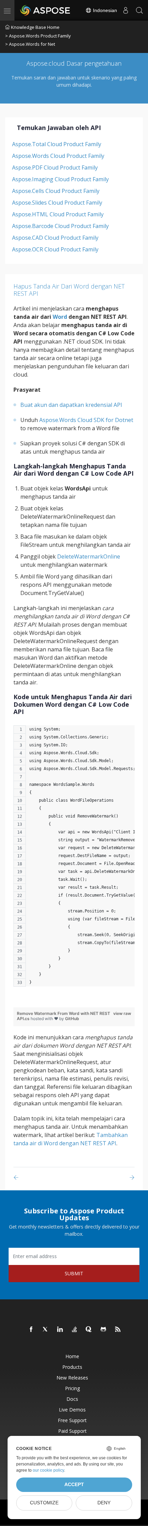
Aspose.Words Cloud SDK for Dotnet (86, 420)
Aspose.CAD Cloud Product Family (55, 237)
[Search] (139, 10)
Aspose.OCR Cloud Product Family (55, 249)
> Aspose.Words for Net (30, 44)
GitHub (72, 1018)
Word (60, 317)
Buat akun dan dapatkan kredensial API (71, 405)
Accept (74, 1484)
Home (72, 1356)
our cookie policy (48, 1470)
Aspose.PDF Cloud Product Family (55, 167)
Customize (44, 1502)
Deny (103, 1502)
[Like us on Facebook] (31, 1329)
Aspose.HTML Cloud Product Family (58, 214)
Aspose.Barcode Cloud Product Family (60, 226)
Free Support (72, 1420)
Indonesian (104, 10)
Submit (74, 1273)
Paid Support (72, 1431)
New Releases (72, 1377)
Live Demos (72, 1409)
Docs (72, 1399)
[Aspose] (45, 10)
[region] (74, 859)
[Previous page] (17, 1177)
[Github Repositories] (103, 1329)
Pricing (72, 1388)
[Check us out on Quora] (89, 1329)
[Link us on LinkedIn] (60, 1329)
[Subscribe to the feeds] (118, 1329)
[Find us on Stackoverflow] (74, 1329)
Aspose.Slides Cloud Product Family (57, 202)
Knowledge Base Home (35, 27)
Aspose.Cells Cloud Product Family (55, 191)
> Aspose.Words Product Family (38, 36)
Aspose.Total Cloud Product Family (56, 144)
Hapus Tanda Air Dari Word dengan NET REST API (69, 290)
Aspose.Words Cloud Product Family (58, 156)
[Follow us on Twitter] (45, 1329)
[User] (126, 10)
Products (72, 1367)
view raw (122, 1013)
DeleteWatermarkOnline (88, 556)
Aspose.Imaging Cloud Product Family (60, 179)
